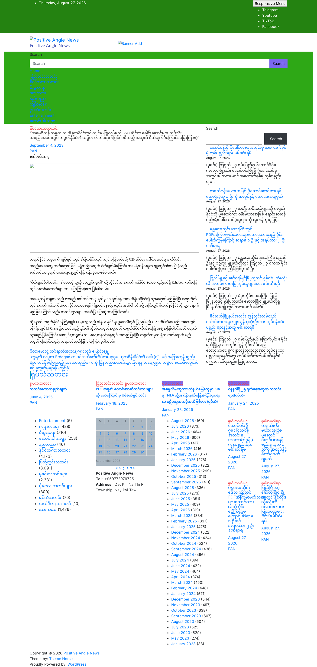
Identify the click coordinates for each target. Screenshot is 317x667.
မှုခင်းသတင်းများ (53, 474)
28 (125, 452)
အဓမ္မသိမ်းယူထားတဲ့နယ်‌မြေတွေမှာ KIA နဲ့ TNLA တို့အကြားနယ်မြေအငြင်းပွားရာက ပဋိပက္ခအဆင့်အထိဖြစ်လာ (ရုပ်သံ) (191, 395)
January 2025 (183, 526)
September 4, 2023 (47, 145)
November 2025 (185, 471)
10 (150, 433)
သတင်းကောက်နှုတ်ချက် (48, 389)
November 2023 (185, 604)
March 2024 (182, 582)
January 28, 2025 (177, 409)
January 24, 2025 (243, 403)
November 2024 (185, 537)
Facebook (271, 26)
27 (117, 452)
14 (125, 440)
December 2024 (185, 532)
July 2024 (180, 560)
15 (134, 440)
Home (35, 70)
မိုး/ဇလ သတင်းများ (55, 485)
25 (100, 452)
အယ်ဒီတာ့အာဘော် (55, 503)
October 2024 (183, 543)
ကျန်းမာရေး (39, 104)
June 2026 (180, 431)
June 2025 (180, 498)
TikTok (268, 21)
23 (142, 446)
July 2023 (180, 627)
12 (108, 440)
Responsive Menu (270, 3)
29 (134, 452)
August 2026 (182, 420)
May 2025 (180, 504)
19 (108, 446)
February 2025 (184, 521)
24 (150, 446)
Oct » (131, 468)
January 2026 (183, 459)
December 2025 (185, 465)
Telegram (270, 9)
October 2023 (183, 610)
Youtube (269, 15)
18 (100, 446)
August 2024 (182, 554)
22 (134, 446)
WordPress (77, 664)
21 (125, 446)
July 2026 (180, 426)
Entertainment (42, 115)
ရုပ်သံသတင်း (40, 109)
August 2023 (182, 621)
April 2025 (180, 510)
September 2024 (186, 549)
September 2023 (186, 616)
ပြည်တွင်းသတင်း (43, 76)
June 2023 (180, 632)
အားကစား (38, 93)
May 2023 (180, 638)
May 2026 (180, 437)
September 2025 (186, 482)
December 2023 (185, 599)
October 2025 (183, 476)
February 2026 (184, 454)
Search (36, 54)
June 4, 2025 (41, 397)
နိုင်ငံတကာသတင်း (44, 81)
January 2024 (183, 593)
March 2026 (182, 448)
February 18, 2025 (112, 403)
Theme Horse (61, 658)
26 (108, 452)
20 (117, 446)
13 (117, 440)
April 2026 (180, 443)
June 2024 (180, 565)
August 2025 (182, 487)
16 (142, 440)
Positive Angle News (50, 46)
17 (150, 440)
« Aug (120, 468)
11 (100, 440)
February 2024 (184, 588)
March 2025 (182, 515)
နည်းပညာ (38, 98)
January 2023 (183, 643)
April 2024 (180, 577)
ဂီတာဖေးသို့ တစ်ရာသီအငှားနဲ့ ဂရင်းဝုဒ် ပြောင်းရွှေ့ (69, 351)
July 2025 (180, 493)
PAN (33, 151)
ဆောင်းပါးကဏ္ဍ (42, 121)
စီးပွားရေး (37, 87)
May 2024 (180, 571)
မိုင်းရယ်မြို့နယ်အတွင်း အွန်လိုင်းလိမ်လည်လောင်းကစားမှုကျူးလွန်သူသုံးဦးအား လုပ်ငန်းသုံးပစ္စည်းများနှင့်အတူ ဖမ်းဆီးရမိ (245, 322)
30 (142, 452)
